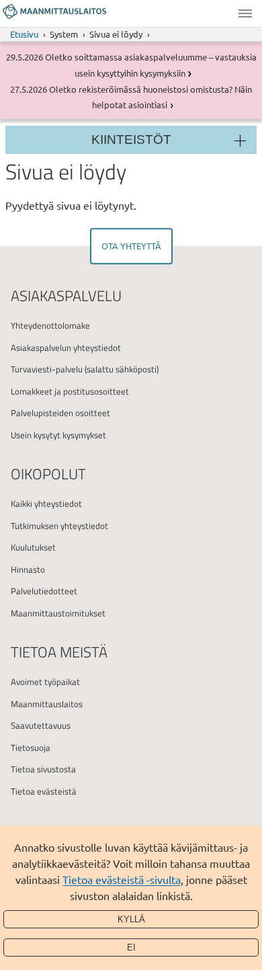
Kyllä (131, 919)
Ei (131, 947)
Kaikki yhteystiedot (46, 503)
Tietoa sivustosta (43, 769)
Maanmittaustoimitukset (58, 613)
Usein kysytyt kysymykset (58, 435)
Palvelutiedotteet (44, 591)
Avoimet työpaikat (45, 681)
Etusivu (24, 34)
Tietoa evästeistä (44, 791)
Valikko (245, 13)
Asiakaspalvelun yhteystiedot (66, 347)
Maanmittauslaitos (47, 704)
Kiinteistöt (131, 139)
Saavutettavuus (41, 725)
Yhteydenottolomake (50, 325)
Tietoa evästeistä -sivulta (121, 879)
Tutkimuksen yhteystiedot (59, 525)
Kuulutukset (33, 547)
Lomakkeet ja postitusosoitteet (70, 391)
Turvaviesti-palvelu (47, 369)
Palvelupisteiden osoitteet (60, 412)
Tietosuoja (30, 747)
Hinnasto (28, 569)
